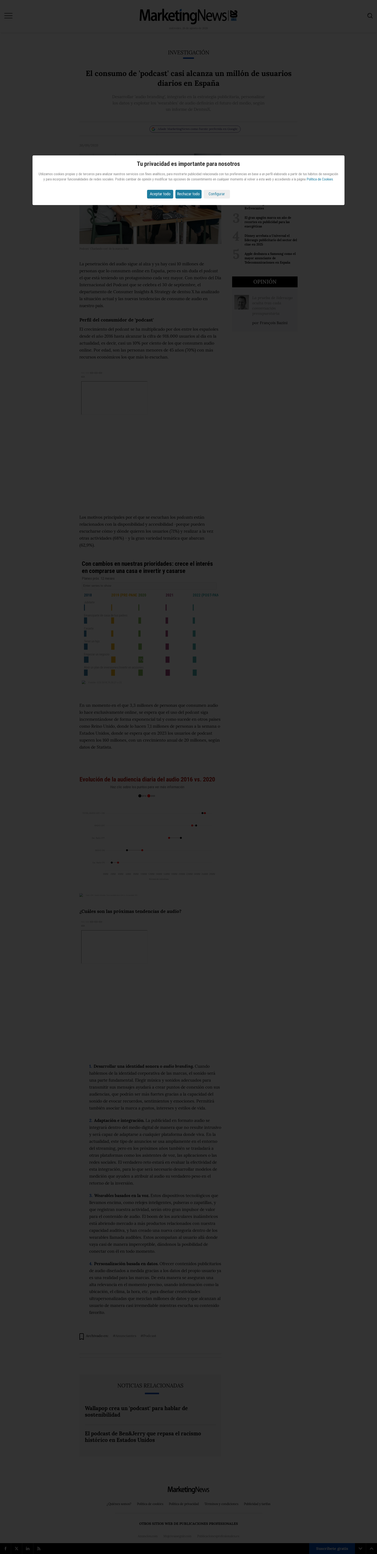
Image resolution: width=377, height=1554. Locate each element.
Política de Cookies (320, 179)
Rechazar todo (188, 194)
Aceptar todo (160, 194)
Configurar (217, 194)
